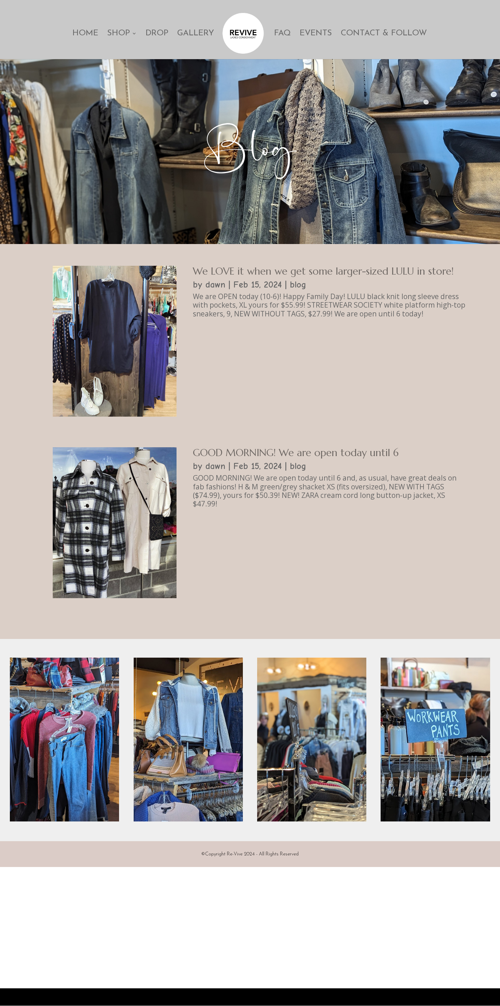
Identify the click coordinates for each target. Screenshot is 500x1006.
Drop (157, 34)
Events (316, 34)
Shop (118, 34)
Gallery (195, 34)
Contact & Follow (384, 34)
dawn (215, 285)
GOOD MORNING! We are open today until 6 (296, 453)
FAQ (282, 34)
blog (298, 285)
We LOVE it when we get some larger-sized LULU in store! (323, 271)
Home (85, 34)
